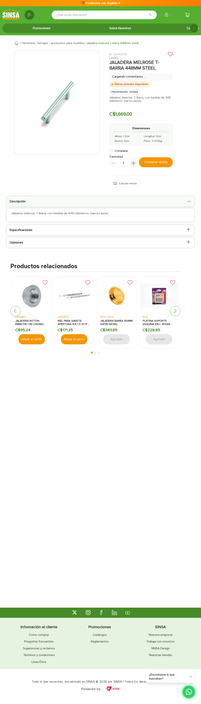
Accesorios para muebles (68, 43)
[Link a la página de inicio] (16, 43)
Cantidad (116, 157)
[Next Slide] (194, 28)
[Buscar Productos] (151, 15)
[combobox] (98, 15)
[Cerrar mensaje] (191, 676)
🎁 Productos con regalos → (100, 3)
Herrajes (42, 43)
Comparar (121, 151)
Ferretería (28, 43)
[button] (125, 184)
